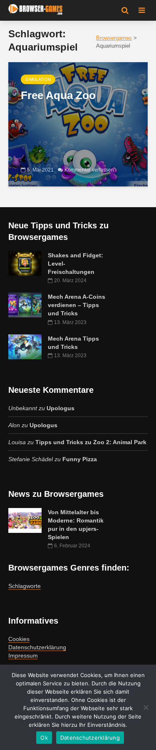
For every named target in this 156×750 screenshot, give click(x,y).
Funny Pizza (79, 459)
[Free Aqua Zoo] (78, 123)
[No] (145, 707)
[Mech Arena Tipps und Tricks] (25, 346)
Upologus (60, 408)
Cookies (19, 639)
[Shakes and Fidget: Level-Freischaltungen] (25, 263)
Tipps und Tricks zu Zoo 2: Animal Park (90, 442)
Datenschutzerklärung (37, 647)
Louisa (17, 442)
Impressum (23, 655)
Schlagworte (24, 586)
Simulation (38, 79)
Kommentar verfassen (89, 170)
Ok (44, 737)
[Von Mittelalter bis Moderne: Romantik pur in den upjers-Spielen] (25, 520)
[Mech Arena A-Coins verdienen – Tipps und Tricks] (25, 304)
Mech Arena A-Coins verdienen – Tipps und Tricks (76, 305)
